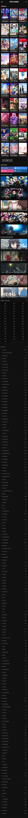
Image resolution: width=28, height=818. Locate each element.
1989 (14, 333)
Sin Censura (5, 732)
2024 (23, 303)
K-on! (14, 140)
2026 (5, 303)
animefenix (5, 404)
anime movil (5, 367)
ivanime (4, 623)
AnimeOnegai (6, 450)
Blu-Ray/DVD (5, 496)
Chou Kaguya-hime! (6, 51)
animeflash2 (5, 410)
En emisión (5, 571)
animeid (4, 424)
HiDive (4, 606)
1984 (5, 338)
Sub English (5, 744)
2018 (23, 308)
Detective (5, 551)
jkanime (4, 632)
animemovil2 (5, 442)
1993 (5, 331)
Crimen (4, 528)
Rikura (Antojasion (7, 706)
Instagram (18, 171)
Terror (4, 755)
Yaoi (4, 790)
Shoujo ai (5, 729)
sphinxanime (5, 741)
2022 (14, 306)
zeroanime (5, 804)
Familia (4, 583)
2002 (5, 323)
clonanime (5, 514)
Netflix (4, 672)
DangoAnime (5, 542)
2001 (14, 323)
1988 (23, 333)
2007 (14, 318)
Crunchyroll (5, 539)
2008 (5, 318)
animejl (4, 427)
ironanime (5, 614)
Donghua (5, 560)
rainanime (5, 698)
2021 (23, 306)
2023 (5, 306)
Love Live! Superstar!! (6, 155)
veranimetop (5, 776)
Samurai (4, 712)
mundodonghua (6, 663)
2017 (5, 311)
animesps (5, 462)
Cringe (4, 531)
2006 (23, 318)
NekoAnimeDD (6, 669)
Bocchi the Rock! (5, 110)
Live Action (5, 643)
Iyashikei (5, 626)
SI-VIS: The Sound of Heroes (17, 80)
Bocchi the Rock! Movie (6, 125)
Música (4, 666)
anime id (4, 361)
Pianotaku (5, 689)
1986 (14, 336)
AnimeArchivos (6, 384)
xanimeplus (5, 787)
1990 (5, 333)
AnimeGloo (5, 421)
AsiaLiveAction (6, 476)
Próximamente (6, 692)
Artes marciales (6, 473)
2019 (14, 308)
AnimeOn (5, 447)
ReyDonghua (5, 704)
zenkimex (5, 801)
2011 (5, 316)
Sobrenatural (5, 738)
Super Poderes (6, 747)
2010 (14, 316)
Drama (4, 562)
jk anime (4, 629)
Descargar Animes (7, 548)
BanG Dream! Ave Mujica (16, 125)
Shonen (4, 727)
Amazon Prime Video (7, 352)
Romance (5, 709)
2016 (14, 311)
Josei (4, 634)
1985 (23, 336)
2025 (14, 303)
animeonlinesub (6, 453)
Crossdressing (6, 537)
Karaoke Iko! (14, 95)
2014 (5, 313)
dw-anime (5, 565)
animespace (5, 459)
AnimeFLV (5, 416)
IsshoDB (4, 620)
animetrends (5, 465)
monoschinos (6, 660)
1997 (23, 326)
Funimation (5, 591)
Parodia (4, 681)
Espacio (4, 580)
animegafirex (5, 419)
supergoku (5, 750)
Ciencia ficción (6, 511)
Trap (4, 761)
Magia (4, 649)
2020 (5, 308)
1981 (23, 338)
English (4, 574)
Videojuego (5, 781)
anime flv (5, 358)
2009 (23, 316)
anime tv (4, 372)
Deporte (4, 545)
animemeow (5, 436)
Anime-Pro (5, 378)
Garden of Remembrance (7, 80)
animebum (5, 393)
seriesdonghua (6, 721)
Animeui (4, 467)
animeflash (5, 407)
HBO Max (5, 603)
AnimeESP (5, 401)
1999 (5, 326)
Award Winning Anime (7, 490)
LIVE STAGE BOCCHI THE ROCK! (17, 110)
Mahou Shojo (5, 652)
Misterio (4, 657)
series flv (5, 718)
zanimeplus (5, 799)
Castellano (5, 499)
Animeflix (5, 413)
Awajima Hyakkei (14, 36)
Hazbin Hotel (14, 66)
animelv (4, 433)
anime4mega (5, 381)
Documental (5, 557)
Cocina (4, 516)
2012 (23, 313)
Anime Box (5, 355)
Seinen (4, 715)
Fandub (4, 586)
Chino (4, 508)
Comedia (5, 519)
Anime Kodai (5, 364)
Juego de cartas (6, 637)
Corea (4, 522)
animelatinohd (6, 430)
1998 (14, 326)
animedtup (5, 398)
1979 (5, 341)
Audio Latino (5, 482)
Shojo (4, 724)
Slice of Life (5, 735)
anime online (5, 370)
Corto (4, 525)
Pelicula (4, 683)
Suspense (5, 753)
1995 (14, 328)
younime (4, 793)
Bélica (4, 493)
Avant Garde (5, 485)
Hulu (4, 609)
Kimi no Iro (22, 80)
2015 (23, 311)
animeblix (5, 387)
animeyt (4, 470)
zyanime (4, 813)
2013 (14, 313)
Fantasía (4, 588)
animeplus (5, 456)
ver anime (5, 773)
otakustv (4, 678)
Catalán (4, 502)
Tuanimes (5, 764)
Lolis (4, 646)
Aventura (5, 488)
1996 (5, 328)
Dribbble (5, 171)
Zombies (5, 807)
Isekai (4, 617)
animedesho (5, 395)
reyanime (5, 701)
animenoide (5, 444)
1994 (23, 328)
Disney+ (4, 554)
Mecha (4, 655)
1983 (14, 338)
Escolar (4, 577)
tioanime (4, 758)
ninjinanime (5, 675)
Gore (4, 597)
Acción (4, 349)
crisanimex (5, 534)
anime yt (4, 375)
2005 (5, 321)
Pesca (4, 686)
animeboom (5, 390)
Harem (4, 600)
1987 (5, 336)
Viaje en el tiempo (6, 778)
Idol (3, 611)
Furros (4, 594)
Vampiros (5, 770)
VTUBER (4, 784)
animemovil (5, 439)
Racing (4, 695)
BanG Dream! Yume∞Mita (16, 21)
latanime (4, 640)
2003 (23, 321)
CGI (3, 505)
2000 (23, 323)
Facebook (5, 168)
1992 (14, 331)
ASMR (4, 479)
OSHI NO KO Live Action (6, 140)
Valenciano (5, 767)
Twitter (18, 168)
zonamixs (5, 810)
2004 (14, 321)
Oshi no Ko (5, 21)
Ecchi (4, 568)
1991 (23, 331)
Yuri (3, 796)
